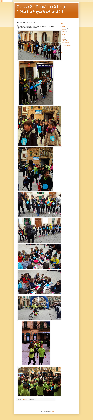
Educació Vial (64, 43)
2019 (62, 21)
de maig (63, 34)
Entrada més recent (20, 403)
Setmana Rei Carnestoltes (66, 45)
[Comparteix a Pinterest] (35, 399)
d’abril (63, 36)
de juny (63, 32)
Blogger (53, 411)
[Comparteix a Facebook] (34, 399)
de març (63, 37)
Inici (36, 403)
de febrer (63, 39)
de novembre (64, 28)
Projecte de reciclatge (65, 42)
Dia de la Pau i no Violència (66, 47)
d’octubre (63, 29)
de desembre (64, 26)
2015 (62, 52)
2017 (62, 25)
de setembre (64, 31)
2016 (62, 51)
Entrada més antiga (51, 403)
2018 (62, 23)
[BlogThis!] (31, 399)
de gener (63, 49)
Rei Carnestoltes (64, 40)
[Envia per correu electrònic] (30, 399)
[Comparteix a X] (32, 399)
